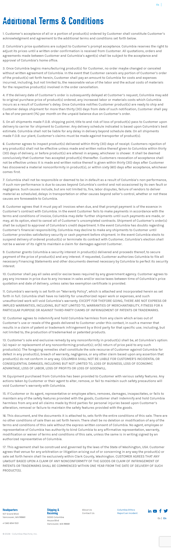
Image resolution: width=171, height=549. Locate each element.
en (164, 4)
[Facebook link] (160, 511)
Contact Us (88, 513)
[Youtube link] (155, 511)
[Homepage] (19, 16)
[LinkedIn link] (149, 511)
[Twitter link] (165, 511)
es (157, 4)
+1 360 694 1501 (11, 523)
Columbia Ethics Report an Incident (127, 511)
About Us (87, 509)
